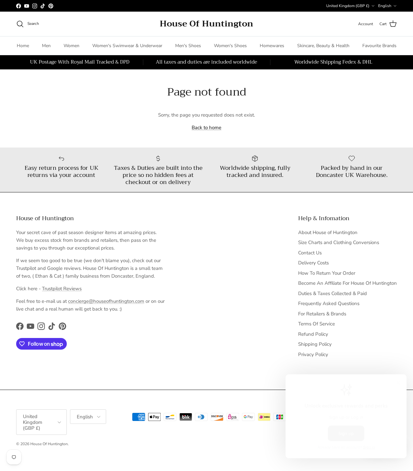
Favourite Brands (379, 46)
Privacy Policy (313, 354)
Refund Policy (313, 334)
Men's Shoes (188, 46)
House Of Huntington (49, 443)
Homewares (272, 46)
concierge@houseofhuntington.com (106, 301)
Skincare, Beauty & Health (323, 46)
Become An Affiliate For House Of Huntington (347, 283)
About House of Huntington (328, 232)
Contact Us (310, 253)
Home (23, 46)
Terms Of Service (316, 324)
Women (71, 46)
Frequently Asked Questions (328, 303)
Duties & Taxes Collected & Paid (332, 293)
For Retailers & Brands (322, 314)
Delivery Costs (313, 263)
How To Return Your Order (326, 273)
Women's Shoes (230, 46)
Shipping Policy (315, 344)
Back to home (206, 127)
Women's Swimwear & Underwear (127, 46)
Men (46, 46)
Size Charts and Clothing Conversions (338, 242)
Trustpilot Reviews (62, 288)
